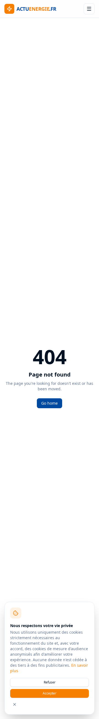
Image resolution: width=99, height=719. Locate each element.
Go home (49, 403)
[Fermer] (14, 704)
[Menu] (89, 8)
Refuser (50, 682)
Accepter (49, 693)
